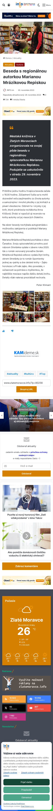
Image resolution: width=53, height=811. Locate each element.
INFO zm (10, 90)
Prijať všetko (26, 782)
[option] (26, 415)
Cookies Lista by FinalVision (14, 804)
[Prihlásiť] (8, 6)
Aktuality (17, 58)
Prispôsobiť (26, 790)
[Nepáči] (12, 331)
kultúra (29, 373)
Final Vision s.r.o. (27, 806)
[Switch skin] (38, 6)
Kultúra (19, 64)
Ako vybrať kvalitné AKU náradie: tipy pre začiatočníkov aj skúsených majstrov (26, 418)
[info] (25, 5)
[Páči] (3, 331)
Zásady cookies (10, 773)
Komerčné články (26, 409)
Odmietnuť (26, 797)
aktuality (13, 373)
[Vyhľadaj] (3, 6)
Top (43, 373)
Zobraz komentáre (26, 566)
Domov (8, 58)
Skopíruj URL (26, 389)
